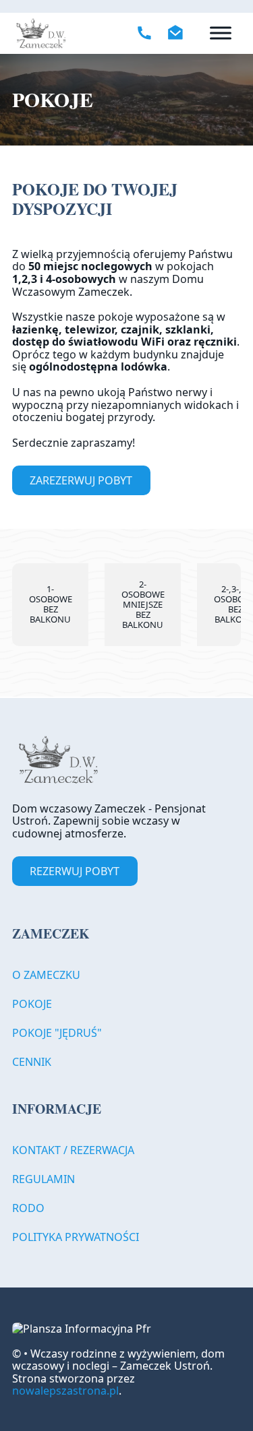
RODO (28, 1208)
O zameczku (46, 974)
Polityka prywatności (75, 1237)
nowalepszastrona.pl (65, 1390)
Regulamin (43, 1179)
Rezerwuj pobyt (74, 871)
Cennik (31, 1061)
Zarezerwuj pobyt (81, 480)
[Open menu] (220, 33)
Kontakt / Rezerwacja (73, 1150)
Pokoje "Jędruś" (57, 1032)
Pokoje (32, 1003)
